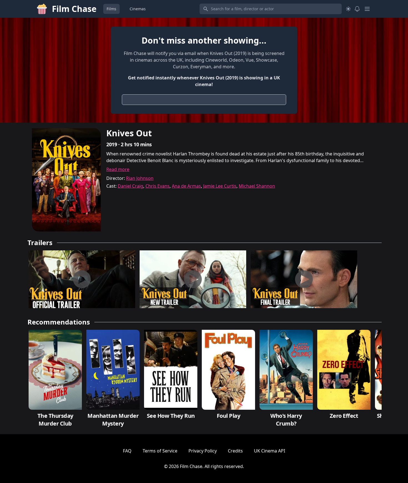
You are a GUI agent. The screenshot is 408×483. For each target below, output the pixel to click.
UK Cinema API (269, 451)
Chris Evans (157, 186)
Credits (235, 451)
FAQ (127, 451)
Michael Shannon (257, 186)
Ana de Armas (186, 186)
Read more (117, 169)
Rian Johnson (139, 178)
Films (111, 8)
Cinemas (138, 8)
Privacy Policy (202, 451)
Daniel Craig (130, 186)
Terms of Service (160, 451)
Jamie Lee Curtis (219, 186)
